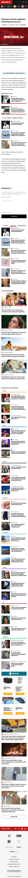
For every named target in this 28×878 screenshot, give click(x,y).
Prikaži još (14, 816)
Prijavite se (14, 216)
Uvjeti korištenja (14, 861)
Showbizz (18, 6)
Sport (11, 6)
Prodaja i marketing (14, 859)
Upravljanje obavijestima (14, 871)
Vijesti (5, 6)
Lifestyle (25, 6)
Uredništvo (14, 856)
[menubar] (24, 2)
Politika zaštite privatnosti (14, 864)
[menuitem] (24, 2)
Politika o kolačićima (14, 866)
